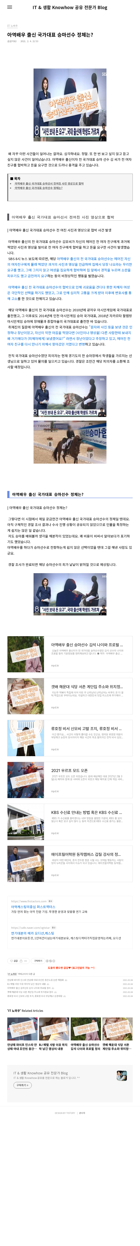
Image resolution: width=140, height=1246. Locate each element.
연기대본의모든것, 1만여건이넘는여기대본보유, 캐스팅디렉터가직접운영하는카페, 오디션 (66, 938)
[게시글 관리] (25, 961)
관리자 (82, 1112)
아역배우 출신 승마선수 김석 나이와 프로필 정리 (29, 987)
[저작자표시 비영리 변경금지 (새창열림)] (50, 961)
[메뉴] (9, 7)
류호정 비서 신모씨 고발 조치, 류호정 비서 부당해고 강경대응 (34, 995)
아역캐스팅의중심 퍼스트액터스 (33, 906)
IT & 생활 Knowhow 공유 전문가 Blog (70, 7)
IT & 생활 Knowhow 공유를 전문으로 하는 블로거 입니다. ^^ (46, 1078)
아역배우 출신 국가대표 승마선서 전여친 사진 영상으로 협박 (49, 183)
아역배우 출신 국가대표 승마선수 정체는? (38, 188)
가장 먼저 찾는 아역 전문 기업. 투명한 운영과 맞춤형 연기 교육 (49, 911)
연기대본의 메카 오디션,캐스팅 (32, 933)
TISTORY (70, 1112)
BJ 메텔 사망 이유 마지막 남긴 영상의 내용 (26, 983)
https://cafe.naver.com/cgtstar (30, 927)
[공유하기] (21, 961)
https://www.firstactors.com (28, 901)
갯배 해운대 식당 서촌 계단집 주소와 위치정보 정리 (30, 991)
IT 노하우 (12, 973)
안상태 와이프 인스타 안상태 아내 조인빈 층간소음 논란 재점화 (35, 979)
